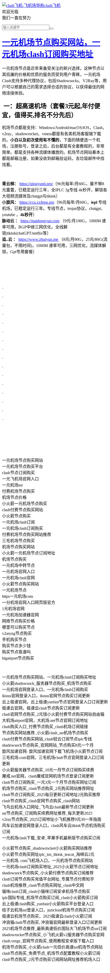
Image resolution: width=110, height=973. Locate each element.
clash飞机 (52, 5)
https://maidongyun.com (39, 221)
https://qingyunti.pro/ (36, 184)
